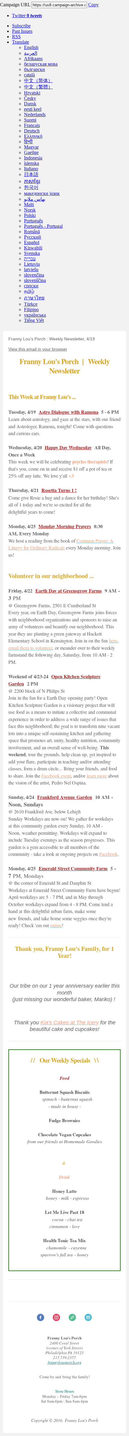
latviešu (31, 269)
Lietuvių (32, 264)
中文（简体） (38, 80)
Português (33, 220)
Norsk (30, 209)
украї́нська (35, 314)
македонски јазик (42, 193)
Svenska (32, 253)
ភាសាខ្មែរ (32, 181)
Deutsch (32, 130)
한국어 (31, 187)
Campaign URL (15, 4)
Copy (93, 4)
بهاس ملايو (34, 199)
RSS (16, 36)
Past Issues (22, 31)
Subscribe (21, 25)
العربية (30, 53)
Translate (20, 42)
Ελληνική (33, 136)
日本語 (31, 174)
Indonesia (33, 157)
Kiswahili (33, 247)
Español (31, 242)
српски (31, 285)
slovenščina (35, 280)
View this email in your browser (37, 349)
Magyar (31, 147)
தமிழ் (29, 291)
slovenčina (34, 274)
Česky (30, 98)
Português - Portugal (43, 226)
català (29, 74)
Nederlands (35, 114)
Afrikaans (33, 58)
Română (32, 231)
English (31, 47)
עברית (30, 258)
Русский (32, 237)
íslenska (31, 163)
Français (32, 125)
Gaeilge (31, 152)
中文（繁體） (38, 86)
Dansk (30, 103)
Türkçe (31, 304)
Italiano (31, 168)
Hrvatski (32, 92)
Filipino (31, 309)
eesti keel (32, 109)
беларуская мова (41, 64)
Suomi (30, 119)
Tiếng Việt (34, 320)
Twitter (27, 15)
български (34, 69)
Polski (30, 215)
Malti (29, 204)
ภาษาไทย (34, 297)
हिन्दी (28, 141)
